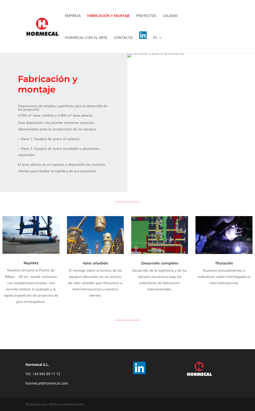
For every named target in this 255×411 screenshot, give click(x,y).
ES (155, 38)
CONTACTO (123, 38)
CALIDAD (170, 16)
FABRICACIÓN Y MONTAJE (108, 16)
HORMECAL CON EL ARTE (86, 38)
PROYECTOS (146, 16)
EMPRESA (73, 16)
